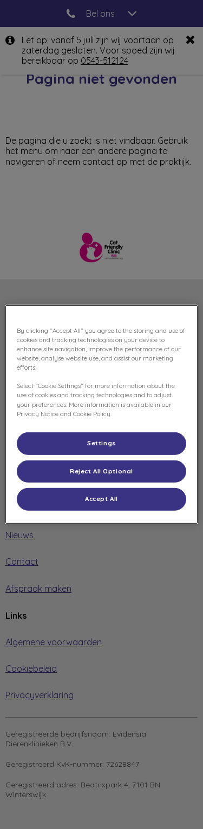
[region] (101, 414)
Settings (101, 442)
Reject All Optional (101, 470)
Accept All (101, 499)
